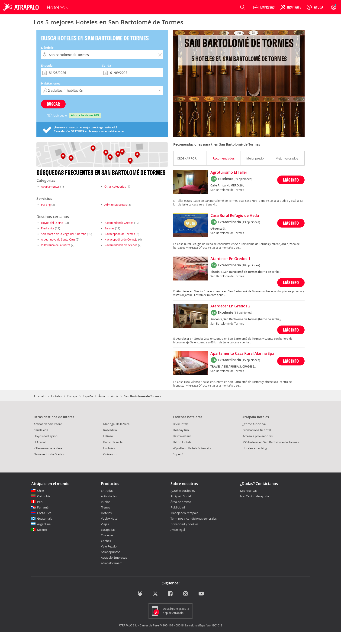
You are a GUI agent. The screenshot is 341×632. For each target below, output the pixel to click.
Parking (46, 204)
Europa (72, 396)
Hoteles (56, 396)
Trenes (105, 507)
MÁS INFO (291, 180)
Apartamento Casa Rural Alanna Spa (242, 353)
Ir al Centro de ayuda (254, 496)
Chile (40, 491)
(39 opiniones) (243, 179)
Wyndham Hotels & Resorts (192, 448)
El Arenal (39, 442)
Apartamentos (50, 186)
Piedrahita (47, 228)
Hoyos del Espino (52, 223)
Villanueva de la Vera (48, 448)
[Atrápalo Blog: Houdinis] (140, 593)
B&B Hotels (180, 424)
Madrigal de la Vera (116, 424)
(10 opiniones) (251, 265)
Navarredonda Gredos (118, 223)
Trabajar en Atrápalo (184, 513)
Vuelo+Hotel (109, 518)
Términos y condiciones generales (193, 518)
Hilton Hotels (182, 442)
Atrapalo (39, 396)
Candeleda (41, 430)
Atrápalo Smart (111, 563)
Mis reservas (248, 491)
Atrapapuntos (110, 552)
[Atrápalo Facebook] (170, 593)
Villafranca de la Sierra (56, 245)
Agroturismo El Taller (228, 172)
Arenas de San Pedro (48, 424)
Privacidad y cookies (184, 524)
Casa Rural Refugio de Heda (234, 215)
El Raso (108, 436)
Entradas (107, 491)
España (88, 396)
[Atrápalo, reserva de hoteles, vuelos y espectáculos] (21, 7)
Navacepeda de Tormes (119, 234)
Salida (106, 65)
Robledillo (110, 430)
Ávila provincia (108, 396)
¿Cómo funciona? (254, 424)
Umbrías (109, 448)
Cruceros (107, 535)
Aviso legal (177, 530)
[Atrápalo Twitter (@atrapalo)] (155, 593)
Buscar (53, 104)
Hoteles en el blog (254, 448)
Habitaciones (50, 83)
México (42, 530)
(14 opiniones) (243, 312)
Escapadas (108, 530)
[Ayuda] (314, 7)
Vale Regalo (109, 546)
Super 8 (178, 454)
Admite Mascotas (115, 204)
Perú (40, 502)
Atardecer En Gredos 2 (230, 306)
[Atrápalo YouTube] (201, 593)
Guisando (109, 454)
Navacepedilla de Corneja (121, 239)
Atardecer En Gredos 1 (230, 259)
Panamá (42, 507)
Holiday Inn (181, 430)
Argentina (44, 524)
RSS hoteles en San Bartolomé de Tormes (270, 442)
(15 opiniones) (251, 360)
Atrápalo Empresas (114, 557)
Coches (106, 541)
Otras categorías (115, 186)
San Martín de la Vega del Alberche (63, 234)
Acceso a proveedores (257, 436)
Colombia (43, 496)
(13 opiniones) (251, 222)
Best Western (182, 436)
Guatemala (44, 518)
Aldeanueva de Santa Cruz (58, 239)
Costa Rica (44, 513)
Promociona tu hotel (256, 430)
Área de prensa (180, 502)
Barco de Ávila (112, 442)
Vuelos (105, 502)
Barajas (109, 228)
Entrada (47, 65)
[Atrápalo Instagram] (186, 593)
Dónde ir (47, 47)
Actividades (109, 496)
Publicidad (177, 507)
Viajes (105, 524)
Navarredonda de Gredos (120, 245)
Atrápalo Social (180, 496)
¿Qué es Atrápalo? (182, 491)
